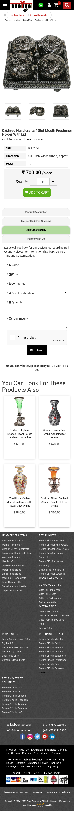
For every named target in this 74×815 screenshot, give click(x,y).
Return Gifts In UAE (12, 712)
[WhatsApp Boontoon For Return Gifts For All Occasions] (41, 5)
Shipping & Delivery (38, 763)
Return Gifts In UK (11, 691)
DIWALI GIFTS (10, 633)
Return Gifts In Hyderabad (53, 660)
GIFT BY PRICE (47, 606)
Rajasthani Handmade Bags (17, 553)
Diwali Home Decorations (15, 647)
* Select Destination (20, 293)
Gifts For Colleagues (50, 598)
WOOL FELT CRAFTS (50, 577)
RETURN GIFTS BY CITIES (53, 633)
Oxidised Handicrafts (13, 565)
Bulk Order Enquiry (36, 229)
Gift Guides (50, 759)
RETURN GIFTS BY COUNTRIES (12, 680)
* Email (13, 274)
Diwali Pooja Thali (11, 651)
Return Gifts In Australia (14, 704)
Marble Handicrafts (12, 544)
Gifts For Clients (47, 594)
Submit (38, 350)
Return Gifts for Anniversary (53, 544)
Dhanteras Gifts (10, 655)
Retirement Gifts (47, 602)
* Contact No (16, 283)
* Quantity (14, 302)
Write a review (35, 139)
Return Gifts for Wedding (52, 540)
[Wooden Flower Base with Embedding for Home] (54, 422)
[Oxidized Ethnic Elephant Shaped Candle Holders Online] (54, 490)
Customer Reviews (21, 753)
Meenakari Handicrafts (14, 578)
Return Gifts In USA (12, 687)
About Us (24, 749)
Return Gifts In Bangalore (52, 655)
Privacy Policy (50, 766)
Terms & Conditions (30, 766)
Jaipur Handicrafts (12, 590)
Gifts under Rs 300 (49, 611)
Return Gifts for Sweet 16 (52, 573)
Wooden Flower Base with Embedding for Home (54, 434)
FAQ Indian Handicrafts (43, 749)
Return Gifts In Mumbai (51, 639)
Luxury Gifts (45, 628)
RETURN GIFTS (47, 535)
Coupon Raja (36, 792)
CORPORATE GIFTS (50, 584)
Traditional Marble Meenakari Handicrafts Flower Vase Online (19, 502)
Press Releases (41, 753)
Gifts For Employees (49, 590)
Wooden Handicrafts (13, 540)
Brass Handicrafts (11, 573)
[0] (56, 5)
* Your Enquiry (17, 318)
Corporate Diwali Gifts (13, 660)
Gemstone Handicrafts (14, 586)
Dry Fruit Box (9, 643)
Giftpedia (20, 763)
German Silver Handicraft (15, 549)
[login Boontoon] (50, 4)
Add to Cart (38, 192)
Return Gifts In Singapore (15, 700)
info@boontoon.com (19, 730)
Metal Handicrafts (11, 569)
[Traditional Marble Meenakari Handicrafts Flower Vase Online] (19, 490)
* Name (13, 265)
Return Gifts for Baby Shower (54, 549)
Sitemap (56, 753)
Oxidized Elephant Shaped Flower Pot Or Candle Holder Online (19, 434)
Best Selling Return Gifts (51, 569)
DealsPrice (65, 792)
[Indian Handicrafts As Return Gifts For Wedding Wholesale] (21, 6)
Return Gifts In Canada (14, 695)
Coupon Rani (22, 792)
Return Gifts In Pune (49, 664)
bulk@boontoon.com (19, 724)
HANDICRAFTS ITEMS (14, 535)
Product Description (36, 212)
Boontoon (31, 805)
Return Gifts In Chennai (51, 651)
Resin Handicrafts (11, 582)
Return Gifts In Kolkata (51, 647)
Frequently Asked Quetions (36, 221)
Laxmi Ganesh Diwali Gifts (16, 639)
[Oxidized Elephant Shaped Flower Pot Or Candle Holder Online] (19, 422)
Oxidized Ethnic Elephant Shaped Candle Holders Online (54, 502)
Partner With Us (36, 238)
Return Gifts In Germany (14, 708)
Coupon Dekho (51, 792)
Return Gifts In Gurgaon (51, 668)
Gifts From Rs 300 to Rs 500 (54, 615)
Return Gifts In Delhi (49, 643)
